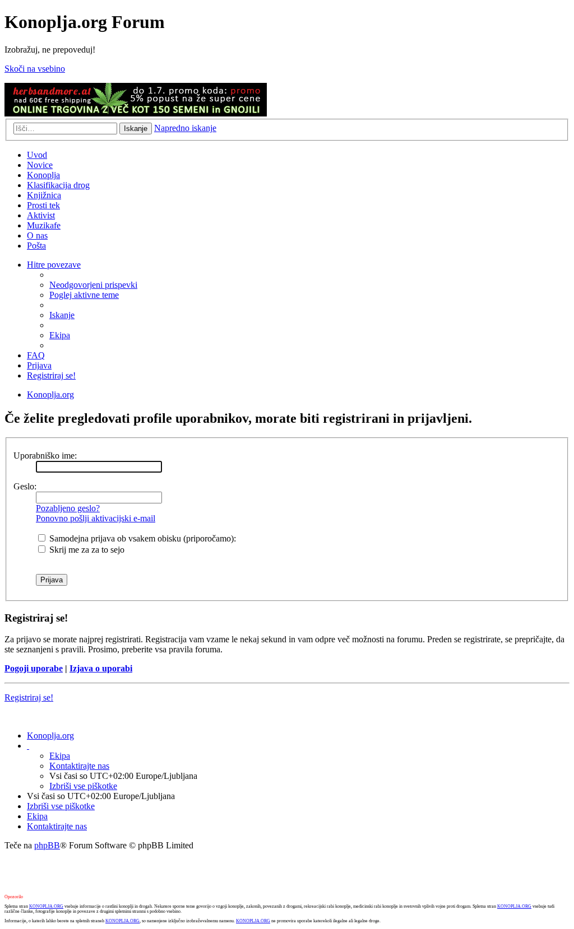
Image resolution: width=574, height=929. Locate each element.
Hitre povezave (54, 264)
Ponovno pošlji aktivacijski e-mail (95, 518)
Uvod (37, 155)
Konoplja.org (50, 394)
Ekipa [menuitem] (59, 335)
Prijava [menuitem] (39, 365)
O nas (37, 235)
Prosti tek (43, 205)
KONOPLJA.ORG (46, 906)
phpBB (47, 845)
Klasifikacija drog (58, 185)
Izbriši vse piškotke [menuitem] (83, 786)
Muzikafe (44, 225)
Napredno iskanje (185, 128)
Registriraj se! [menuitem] (51, 375)
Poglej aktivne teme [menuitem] (84, 295)
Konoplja (43, 175)
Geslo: (24, 486)
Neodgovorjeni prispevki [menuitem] (93, 285)
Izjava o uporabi (101, 668)
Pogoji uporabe (33, 668)
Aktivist (41, 215)
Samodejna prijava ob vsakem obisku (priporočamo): (141, 538)
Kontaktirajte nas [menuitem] (79, 766)
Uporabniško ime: (45, 455)
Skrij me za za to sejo (85, 549)
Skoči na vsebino (34, 68)
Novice (40, 165)
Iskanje (135, 128)
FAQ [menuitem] (36, 355)
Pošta (36, 245)
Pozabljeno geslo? (68, 508)
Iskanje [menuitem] (62, 315)
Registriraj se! (28, 697)
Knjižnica (44, 195)
